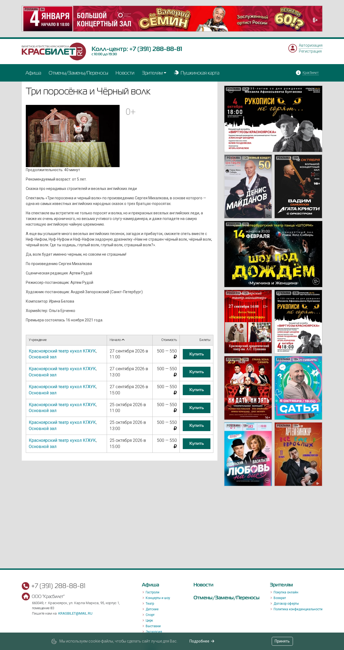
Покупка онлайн (286, 592)
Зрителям (152, 73)
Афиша (33, 73)
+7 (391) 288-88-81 (155, 49)
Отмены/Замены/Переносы (78, 73)
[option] (172, 19)
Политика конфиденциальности (298, 609)
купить (196, 354)
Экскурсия (154, 632)
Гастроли (152, 592)
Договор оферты (286, 603)
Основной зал (42, 356)
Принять (282, 641)
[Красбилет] (54, 51)
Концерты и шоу (158, 598)
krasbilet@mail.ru (75, 613)
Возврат (280, 598)
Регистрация (310, 51)
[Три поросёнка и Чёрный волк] (73, 136)
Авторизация (310, 45)
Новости (125, 73)
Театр (150, 603)
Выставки (153, 626)
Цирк (149, 620)
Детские (152, 609)
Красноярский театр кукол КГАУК (62, 351)
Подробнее (199, 641)
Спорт (150, 615)
